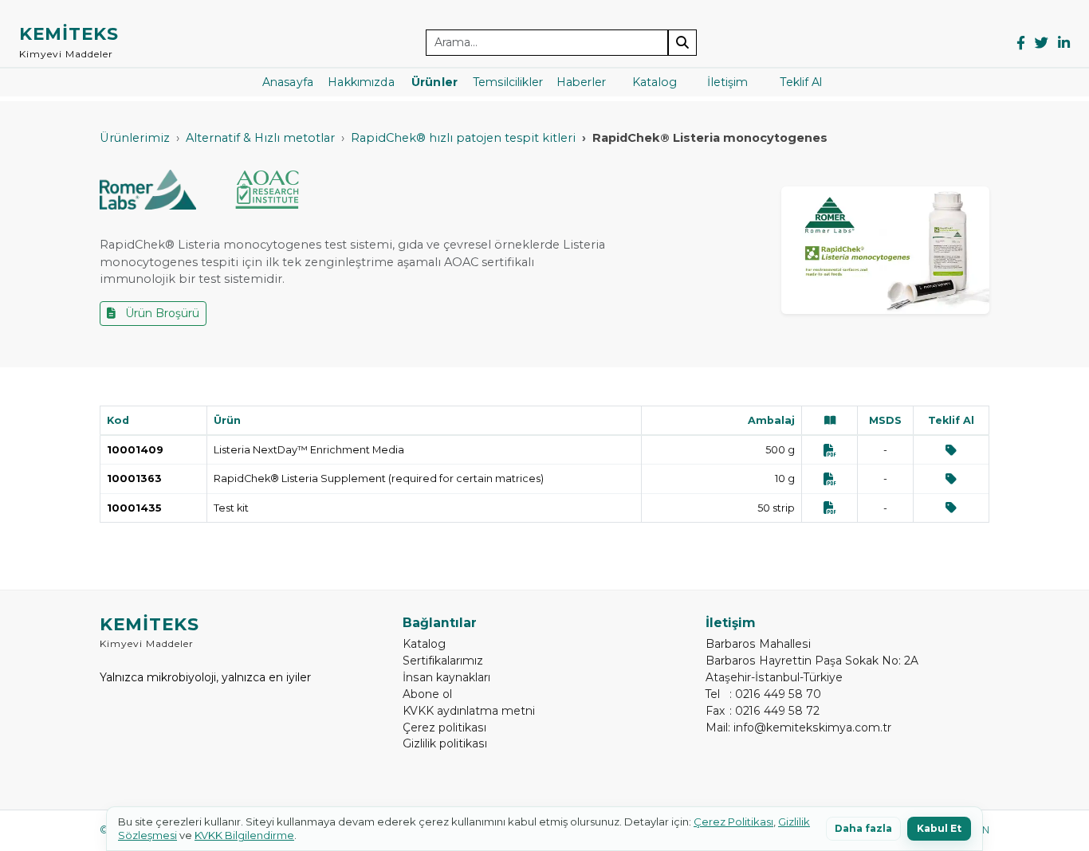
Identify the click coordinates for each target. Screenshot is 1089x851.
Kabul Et (939, 828)
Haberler (581, 82)
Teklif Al (801, 82)
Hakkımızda (361, 82)
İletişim (727, 82)
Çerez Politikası (733, 821)
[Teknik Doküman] (830, 450)
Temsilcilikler (508, 82)
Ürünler (434, 82)
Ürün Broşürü (160, 313)
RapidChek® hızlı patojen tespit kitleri (463, 138)
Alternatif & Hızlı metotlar (260, 138)
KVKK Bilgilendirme (244, 835)
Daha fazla (863, 828)
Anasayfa (287, 82)
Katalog (654, 82)
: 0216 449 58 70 (763, 694)
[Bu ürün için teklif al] (951, 449)
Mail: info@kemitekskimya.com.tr (798, 727)
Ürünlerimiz (135, 138)
